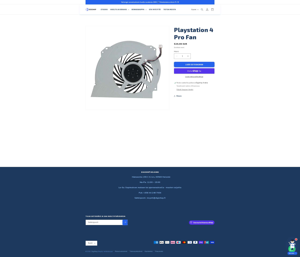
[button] (119, 9)
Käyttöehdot (149, 251)
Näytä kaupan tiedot (185, 89)
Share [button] (179, 96)
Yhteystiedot (159, 251)
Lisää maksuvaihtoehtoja (194, 77)
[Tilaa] (125, 222)
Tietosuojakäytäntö (136, 251)
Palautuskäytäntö (121, 251)
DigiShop (95, 251)
